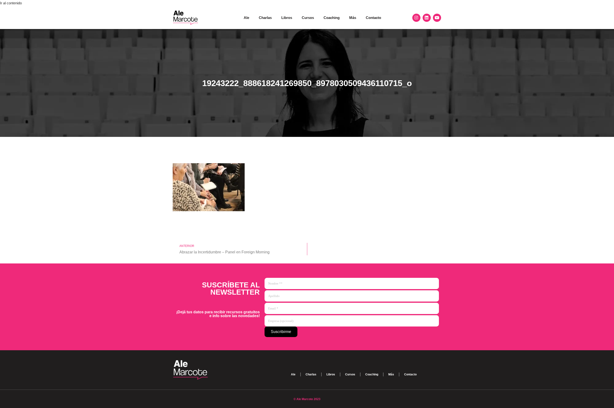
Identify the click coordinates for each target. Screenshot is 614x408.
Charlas (265, 18)
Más (352, 18)
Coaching (332, 18)
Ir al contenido (11, 3)
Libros (286, 18)
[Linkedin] (427, 18)
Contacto (373, 18)
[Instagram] (416, 18)
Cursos (308, 18)
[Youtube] (437, 18)
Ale (246, 18)
